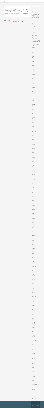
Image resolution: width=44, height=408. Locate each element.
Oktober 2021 (33, 118)
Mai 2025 (33, 69)
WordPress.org (33, 399)
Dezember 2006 (33, 322)
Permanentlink (23, 15)
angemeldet (14, 21)
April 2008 (33, 301)
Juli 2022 (33, 109)
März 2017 (33, 170)
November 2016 (33, 175)
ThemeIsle (38, 405)
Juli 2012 (33, 240)
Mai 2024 (33, 82)
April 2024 (33, 83)
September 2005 (34, 340)
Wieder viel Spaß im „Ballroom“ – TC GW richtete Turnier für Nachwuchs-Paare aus (35, 35)
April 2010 (33, 271)
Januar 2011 (33, 262)
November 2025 (33, 61)
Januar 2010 (33, 275)
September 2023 (34, 92)
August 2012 (33, 239)
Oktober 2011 (33, 252)
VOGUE (33, 388)
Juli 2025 (33, 66)
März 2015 (33, 200)
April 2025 (33, 70)
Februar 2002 (33, 353)
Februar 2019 (33, 140)
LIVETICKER (33, 376)
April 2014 (33, 214)
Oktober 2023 (33, 91)
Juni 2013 (33, 227)
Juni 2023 (33, 95)
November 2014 (33, 205)
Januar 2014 (33, 218)
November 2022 (33, 104)
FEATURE (33, 371)
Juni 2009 (33, 284)
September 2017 (34, 162)
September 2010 (34, 266)
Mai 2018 (33, 152)
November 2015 (33, 191)
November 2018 (33, 144)
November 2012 (33, 235)
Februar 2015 (33, 201)
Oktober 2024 (33, 78)
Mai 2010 (33, 270)
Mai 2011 (33, 257)
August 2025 (33, 65)
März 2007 (33, 318)
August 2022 (33, 108)
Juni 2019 (33, 135)
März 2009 (33, 288)
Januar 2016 (33, 188)
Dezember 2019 (33, 127)
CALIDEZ (33, 363)
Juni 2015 (33, 196)
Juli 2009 (33, 283)
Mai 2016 (33, 183)
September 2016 (34, 178)
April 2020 (33, 122)
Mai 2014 (33, 213)
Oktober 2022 (33, 105)
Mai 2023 (33, 96)
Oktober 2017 (33, 161)
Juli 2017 (33, 165)
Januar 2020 (33, 126)
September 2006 (34, 326)
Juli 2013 (33, 226)
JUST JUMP (33, 375)
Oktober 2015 (33, 192)
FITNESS (33, 372)
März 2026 (33, 56)
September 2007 (34, 310)
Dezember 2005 (33, 336)
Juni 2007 (33, 314)
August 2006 (33, 327)
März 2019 (33, 139)
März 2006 (33, 332)
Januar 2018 (33, 157)
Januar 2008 (33, 305)
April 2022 (33, 113)
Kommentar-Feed (34, 398)
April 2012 (33, 244)
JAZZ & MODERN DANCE (15, 15)
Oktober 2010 (33, 265)
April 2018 (33, 153)
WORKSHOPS (33, 389)
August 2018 (33, 148)
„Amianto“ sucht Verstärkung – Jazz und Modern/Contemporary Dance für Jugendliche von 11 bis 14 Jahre (36, 23)
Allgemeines (33, 358)
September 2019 (34, 131)
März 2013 (33, 231)
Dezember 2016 (33, 174)
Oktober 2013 (33, 222)
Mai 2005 (33, 345)
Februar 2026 (33, 57)
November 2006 (33, 323)
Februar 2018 (33, 156)
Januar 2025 (33, 74)
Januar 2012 (33, 248)
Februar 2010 (33, 274)
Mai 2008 (33, 300)
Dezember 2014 (33, 204)
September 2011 (34, 253)
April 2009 (33, 287)
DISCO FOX (33, 367)
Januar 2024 (33, 87)
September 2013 (34, 223)
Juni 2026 (33, 52)
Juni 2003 (33, 349)
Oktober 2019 (33, 130)
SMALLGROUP (33, 380)
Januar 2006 (33, 335)
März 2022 (33, 114)
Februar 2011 (33, 261)
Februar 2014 (33, 217)
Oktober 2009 (33, 279)
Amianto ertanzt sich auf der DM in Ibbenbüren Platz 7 (36, 45)
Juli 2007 (33, 313)
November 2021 (33, 117)
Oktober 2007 (33, 309)
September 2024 (34, 79)
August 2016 (33, 179)
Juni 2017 (33, 166)
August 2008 (33, 297)
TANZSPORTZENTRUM (34, 384)
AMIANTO (33, 359)
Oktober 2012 (33, 236)
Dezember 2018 (33, 143)
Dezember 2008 (33, 292)
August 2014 (33, 209)
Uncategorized (33, 385)
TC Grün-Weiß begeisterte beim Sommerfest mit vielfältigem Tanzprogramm (35, 26)
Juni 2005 (33, 344)
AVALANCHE (33, 362)
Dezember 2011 (33, 249)
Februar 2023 (33, 100)
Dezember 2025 (33, 60)
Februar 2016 (33, 187)
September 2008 (34, 296)
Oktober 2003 (33, 348)
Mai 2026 (33, 53)
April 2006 (33, 331)
